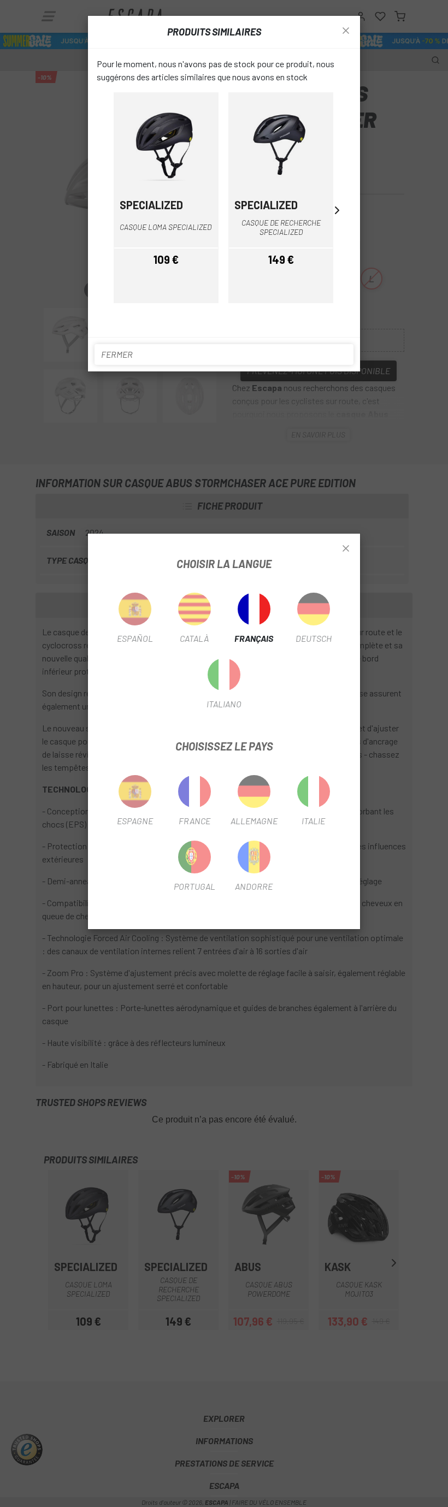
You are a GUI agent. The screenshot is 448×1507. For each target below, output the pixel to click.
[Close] (345, 548)
